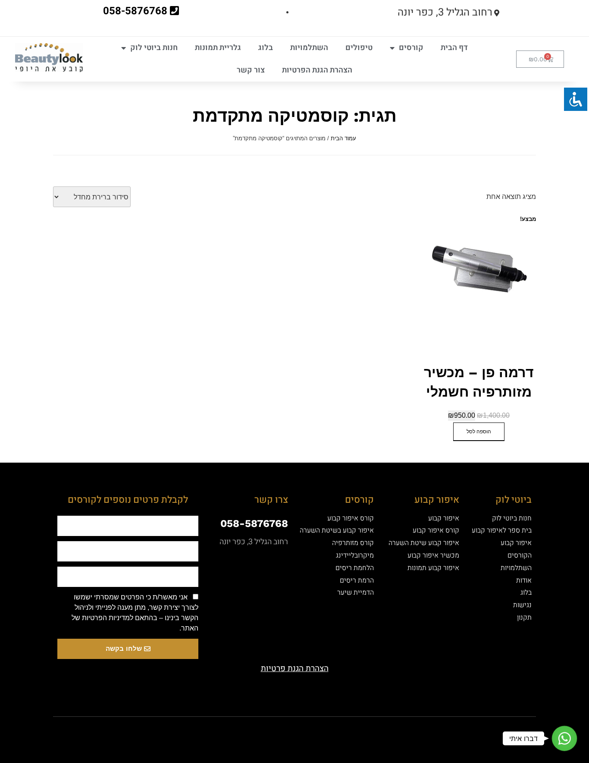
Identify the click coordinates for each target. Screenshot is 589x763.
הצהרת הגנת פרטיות (295, 668)
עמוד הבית (343, 138)
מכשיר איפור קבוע (433, 555)
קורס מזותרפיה (353, 543)
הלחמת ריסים (354, 568)
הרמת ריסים (357, 580)
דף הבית (454, 48)
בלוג (265, 48)
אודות (524, 580)
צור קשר (251, 70)
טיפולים (359, 48)
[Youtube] (309, 732)
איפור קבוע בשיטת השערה (337, 530)
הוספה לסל (479, 432)
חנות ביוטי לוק (154, 48)
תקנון (524, 617)
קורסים (411, 48)
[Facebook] (340, 732)
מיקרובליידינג (355, 555)
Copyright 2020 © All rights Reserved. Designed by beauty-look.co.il (205, 730)
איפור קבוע (516, 543)
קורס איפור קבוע (436, 530)
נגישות (522, 605)
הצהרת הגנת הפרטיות (317, 70)
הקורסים (520, 555)
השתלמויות (309, 48)
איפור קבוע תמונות (433, 568)
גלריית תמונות (218, 48)
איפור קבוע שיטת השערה (423, 543)
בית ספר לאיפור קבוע (502, 530)
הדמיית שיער (355, 592)
